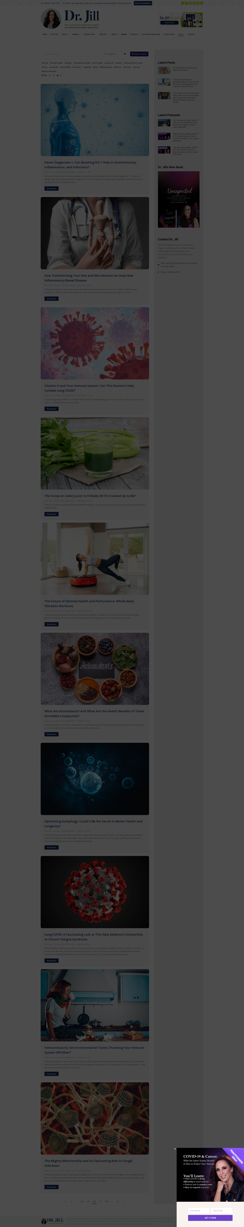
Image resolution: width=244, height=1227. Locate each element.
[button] (175, 1149)
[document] (122, 613)
